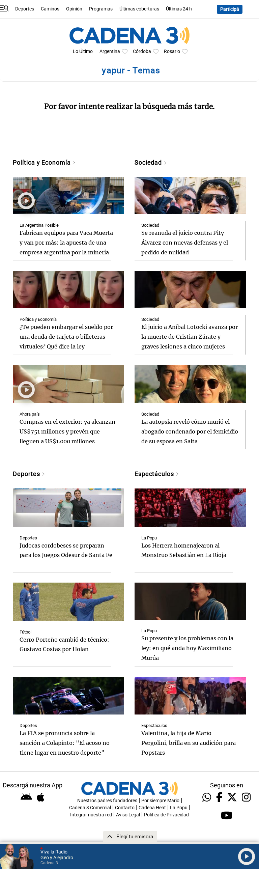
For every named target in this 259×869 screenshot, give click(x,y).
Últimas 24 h (179, 9)
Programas (101, 9)
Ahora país (30, 414)
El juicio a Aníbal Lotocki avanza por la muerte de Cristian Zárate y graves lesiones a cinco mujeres (189, 337)
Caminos (50, 9)
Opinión (74, 9)
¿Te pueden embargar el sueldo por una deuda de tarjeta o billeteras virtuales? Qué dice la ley (66, 337)
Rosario (172, 51)
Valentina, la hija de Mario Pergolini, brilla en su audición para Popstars (188, 743)
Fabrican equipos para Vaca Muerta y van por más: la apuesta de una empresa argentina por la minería (66, 242)
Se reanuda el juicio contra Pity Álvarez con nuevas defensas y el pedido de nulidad (184, 242)
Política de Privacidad (166, 815)
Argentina (109, 51)
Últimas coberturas (139, 9)
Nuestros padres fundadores (107, 801)
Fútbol (25, 632)
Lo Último (83, 51)
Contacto (125, 808)
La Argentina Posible (39, 225)
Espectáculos (155, 473)
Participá (229, 9)
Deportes (24, 9)
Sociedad (149, 162)
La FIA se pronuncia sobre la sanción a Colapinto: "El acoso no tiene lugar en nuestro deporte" (65, 743)
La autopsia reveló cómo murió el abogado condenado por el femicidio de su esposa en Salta (189, 431)
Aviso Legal (128, 815)
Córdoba (142, 51)
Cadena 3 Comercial (90, 808)
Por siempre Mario (160, 801)
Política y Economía (42, 162)
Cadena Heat (152, 808)
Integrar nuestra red (91, 815)
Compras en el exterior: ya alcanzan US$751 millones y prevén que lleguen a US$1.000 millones (67, 431)
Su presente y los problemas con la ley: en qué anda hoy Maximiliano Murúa (187, 648)
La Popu (149, 537)
